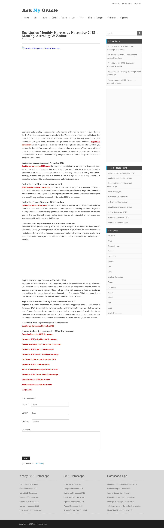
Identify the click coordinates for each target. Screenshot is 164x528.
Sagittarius (111, 18)
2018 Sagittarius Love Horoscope (36, 187)
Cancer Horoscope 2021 (29, 506)
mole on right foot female (117, 202)
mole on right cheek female (118, 222)
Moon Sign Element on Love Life (120, 510)
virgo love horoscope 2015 (118, 217)
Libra (90, 18)
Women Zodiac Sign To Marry (119, 493)
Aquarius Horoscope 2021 (74, 502)
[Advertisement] (61, 111)
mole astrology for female (118, 197)
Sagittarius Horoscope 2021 (74, 493)
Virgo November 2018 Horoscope (36, 379)
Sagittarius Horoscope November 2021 (38, 326)
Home (26, 18)
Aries (35, 18)
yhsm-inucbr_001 (114, 192)
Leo (73, 18)
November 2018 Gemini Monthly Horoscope (40, 354)
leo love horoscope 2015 (117, 212)
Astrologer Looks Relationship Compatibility (124, 506)
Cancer (64, 18)
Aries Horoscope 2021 (28, 489)
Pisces (110, 282)
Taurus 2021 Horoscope (29, 497)
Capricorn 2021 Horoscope (74, 497)
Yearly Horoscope (115, 313)
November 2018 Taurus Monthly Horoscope (40, 374)
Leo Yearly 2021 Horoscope (31, 510)
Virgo (81, 18)
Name (25, 404)
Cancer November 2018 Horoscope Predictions (41, 344)
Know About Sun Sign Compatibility (121, 497)
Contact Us (115, 3)
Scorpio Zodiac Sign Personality (76, 510)
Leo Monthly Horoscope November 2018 (39, 359)
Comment (26, 430)
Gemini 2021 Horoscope (29, 502)
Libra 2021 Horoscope (28, 493)
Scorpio (100, 18)
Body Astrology (114, 246)
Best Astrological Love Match (118, 489)
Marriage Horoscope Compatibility (120, 502)
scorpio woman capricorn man (120, 207)
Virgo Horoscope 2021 (72, 484)
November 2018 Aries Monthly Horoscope (39, 339)
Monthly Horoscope (115, 277)
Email (25, 413)
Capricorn (124, 18)
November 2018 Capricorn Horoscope (38, 349)
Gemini (54, 18)
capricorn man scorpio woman (120, 178)
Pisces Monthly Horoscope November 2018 (40, 369)
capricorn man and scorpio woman (121, 173)
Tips (109, 303)
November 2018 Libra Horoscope (35, 364)
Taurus (44, 18)
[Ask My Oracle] (40, 10)
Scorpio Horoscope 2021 (73, 489)
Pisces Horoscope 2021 (73, 506)
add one (39, 463)
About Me (137, 3)
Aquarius (111, 236)
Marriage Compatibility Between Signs (122, 484)
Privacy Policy (126, 3)
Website (25, 422)
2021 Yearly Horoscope (29, 484)
